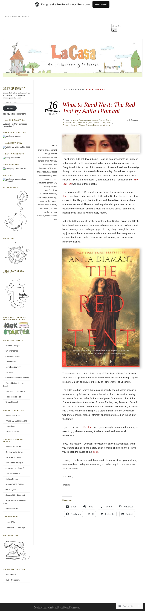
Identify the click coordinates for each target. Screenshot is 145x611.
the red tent (45, 208)
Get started (101, 4)
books (95, 120)
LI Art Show (10, 426)
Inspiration (82, 122)
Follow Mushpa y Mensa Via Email (14, 88)
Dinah (65, 196)
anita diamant (50, 161)
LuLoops (9, 372)
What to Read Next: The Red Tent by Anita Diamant (98, 108)
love (39, 197)
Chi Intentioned (11, 351)
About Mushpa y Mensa (17, 16)
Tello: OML (10, 522)
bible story (52, 168)
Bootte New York (12, 415)
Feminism (66, 122)
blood (44, 172)
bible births (47, 164)
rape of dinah (50, 205)
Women (106, 125)
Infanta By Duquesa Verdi (16, 421)
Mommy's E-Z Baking (14, 484)
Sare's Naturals (12, 432)
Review (74, 125)
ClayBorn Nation (12, 356)
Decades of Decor (13, 457)
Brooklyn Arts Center (14, 452)
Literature (94, 122)
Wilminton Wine (11, 509)
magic (44, 197)
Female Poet (105, 120)
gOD (74, 122)
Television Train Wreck (15, 391)
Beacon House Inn (13, 447)
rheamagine (10, 490)
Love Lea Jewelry (13, 367)
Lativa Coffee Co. (12, 473)
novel (54, 201)
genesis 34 (51, 183)
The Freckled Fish (13, 397)
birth (38, 172)
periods (41, 205)
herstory (46, 186)
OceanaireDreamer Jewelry (17, 378)
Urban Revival (11, 402)
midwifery (52, 197)
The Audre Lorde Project (15, 527)
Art (89, 120)
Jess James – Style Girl (15, 468)
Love (103, 122)
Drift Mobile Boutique (14, 463)
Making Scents (11, 479)
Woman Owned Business (90, 125)
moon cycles (45, 201)
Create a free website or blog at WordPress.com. (57, 607)
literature (52, 194)
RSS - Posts (10, 574)
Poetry (65, 125)
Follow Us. (10, 108)
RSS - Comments (13, 580)
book (95, 452)
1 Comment (134, 120)
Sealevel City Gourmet (15, 495)
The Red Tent (85, 427)
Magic (109, 122)
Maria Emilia (79, 120)
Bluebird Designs (12, 345)
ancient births (44, 150)
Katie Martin (10, 362)
